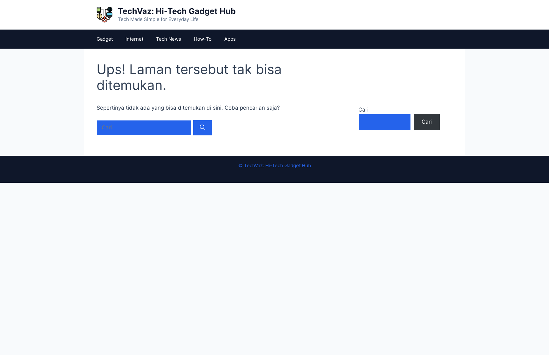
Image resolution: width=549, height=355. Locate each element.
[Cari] (202, 127)
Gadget (105, 39)
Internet (134, 39)
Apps (230, 39)
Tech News (168, 39)
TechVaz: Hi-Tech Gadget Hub (177, 11)
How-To (203, 39)
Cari (363, 109)
